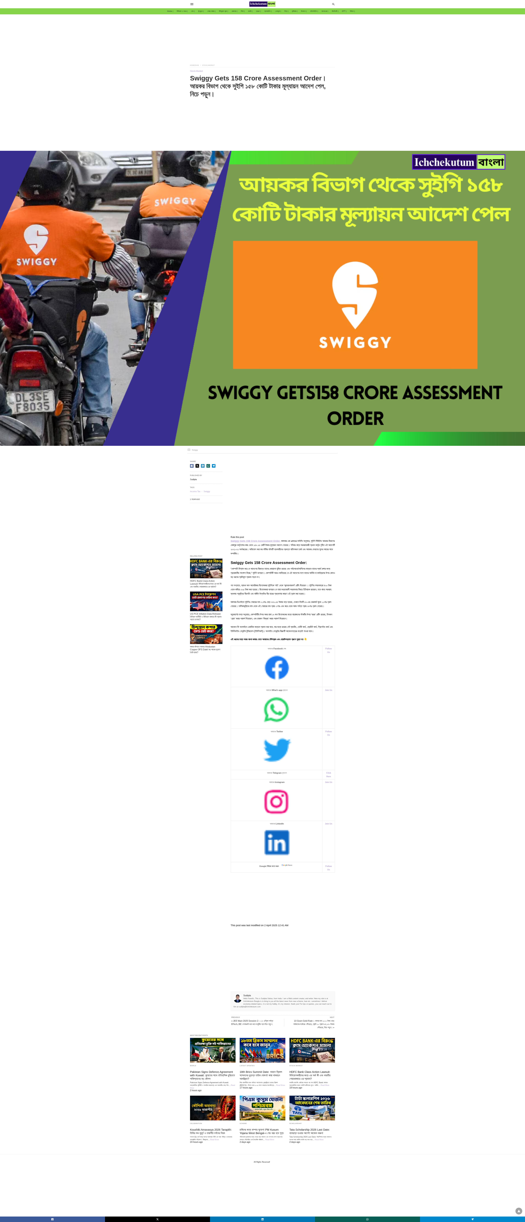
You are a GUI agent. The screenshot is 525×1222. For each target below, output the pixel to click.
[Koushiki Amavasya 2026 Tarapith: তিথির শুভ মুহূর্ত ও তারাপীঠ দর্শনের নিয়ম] (213, 1108)
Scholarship (295, 1123)
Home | (170, 11)
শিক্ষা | (243, 11)
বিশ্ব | (286, 11)
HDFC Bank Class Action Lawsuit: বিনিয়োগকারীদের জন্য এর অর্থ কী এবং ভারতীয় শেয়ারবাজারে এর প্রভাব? (205, 584)
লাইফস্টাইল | (314, 11)
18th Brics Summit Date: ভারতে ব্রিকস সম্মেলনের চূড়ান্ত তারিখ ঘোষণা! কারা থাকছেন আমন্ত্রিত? (261, 1075)
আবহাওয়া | (325, 11)
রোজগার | (234, 11)
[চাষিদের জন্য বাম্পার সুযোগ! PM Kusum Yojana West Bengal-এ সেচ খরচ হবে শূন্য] (262, 1108)
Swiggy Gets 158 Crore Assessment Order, (255, 541)
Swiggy (207, 491)
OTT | (344, 11)
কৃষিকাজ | (295, 11)
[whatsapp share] (208, 466)
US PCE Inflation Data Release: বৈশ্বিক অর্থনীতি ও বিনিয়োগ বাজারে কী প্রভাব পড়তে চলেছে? (205, 617)
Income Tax (195, 491)
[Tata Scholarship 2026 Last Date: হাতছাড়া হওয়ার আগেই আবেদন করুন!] (312, 1108)
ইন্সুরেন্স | (201, 11)
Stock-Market (208, 65)
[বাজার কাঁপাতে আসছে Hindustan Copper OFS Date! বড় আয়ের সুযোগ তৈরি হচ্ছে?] (206, 634)
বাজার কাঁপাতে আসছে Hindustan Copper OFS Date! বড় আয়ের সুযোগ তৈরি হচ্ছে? (205, 649)
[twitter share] (197, 466)
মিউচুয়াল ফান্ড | (223, 11)
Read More (280, 1085)
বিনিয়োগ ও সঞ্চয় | (182, 11)
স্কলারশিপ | (268, 11)
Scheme (243, 1123)
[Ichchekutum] (262, 4)
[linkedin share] (203, 466)
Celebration (196, 1123)
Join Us (328, 782)
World (193, 1065)
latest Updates (247, 1065)
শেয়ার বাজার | (211, 11)
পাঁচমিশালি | (335, 11)
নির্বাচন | (352, 11)
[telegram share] (213, 466)
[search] (333, 4)
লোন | (193, 11)
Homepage (194, 65)
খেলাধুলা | (278, 11)
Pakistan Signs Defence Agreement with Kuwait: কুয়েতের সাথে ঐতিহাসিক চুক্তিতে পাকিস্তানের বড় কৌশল (212, 1075)
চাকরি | (250, 11)
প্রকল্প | (258, 11)
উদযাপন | (304, 11)
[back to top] (518, 1211)
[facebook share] (192, 466)
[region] (262, 37)
